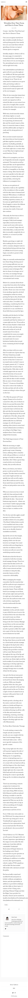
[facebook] (15, 992)
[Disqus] (14, 957)
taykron (3, 2)
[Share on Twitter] (9, 909)
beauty (6, 904)
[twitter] (13, 992)
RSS (14, 988)
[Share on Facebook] (19, 909)
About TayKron (14, 984)
